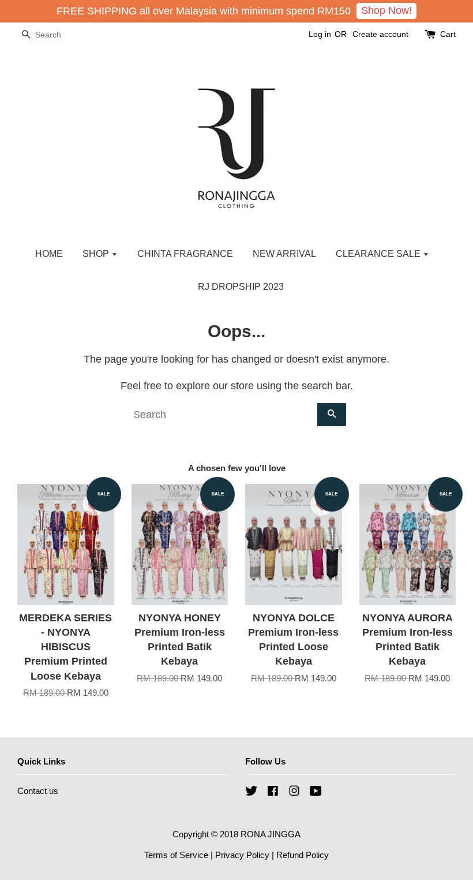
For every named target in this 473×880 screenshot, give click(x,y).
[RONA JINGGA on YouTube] (315, 792)
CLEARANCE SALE (379, 254)
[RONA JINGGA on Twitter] (251, 792)
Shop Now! (386, 10)
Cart (448, 34)
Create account (380, 34)
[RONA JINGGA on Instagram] (294, 792)
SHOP (96, 254)
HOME (49, 254)
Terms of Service (176, 855)
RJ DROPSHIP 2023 (241, 287)
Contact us (37, 791)
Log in (320, 34)
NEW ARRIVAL (284, 254)
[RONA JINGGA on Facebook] (272, 792)
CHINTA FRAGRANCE (185, 254)
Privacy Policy (242, 855)
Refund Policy (302, 855)
